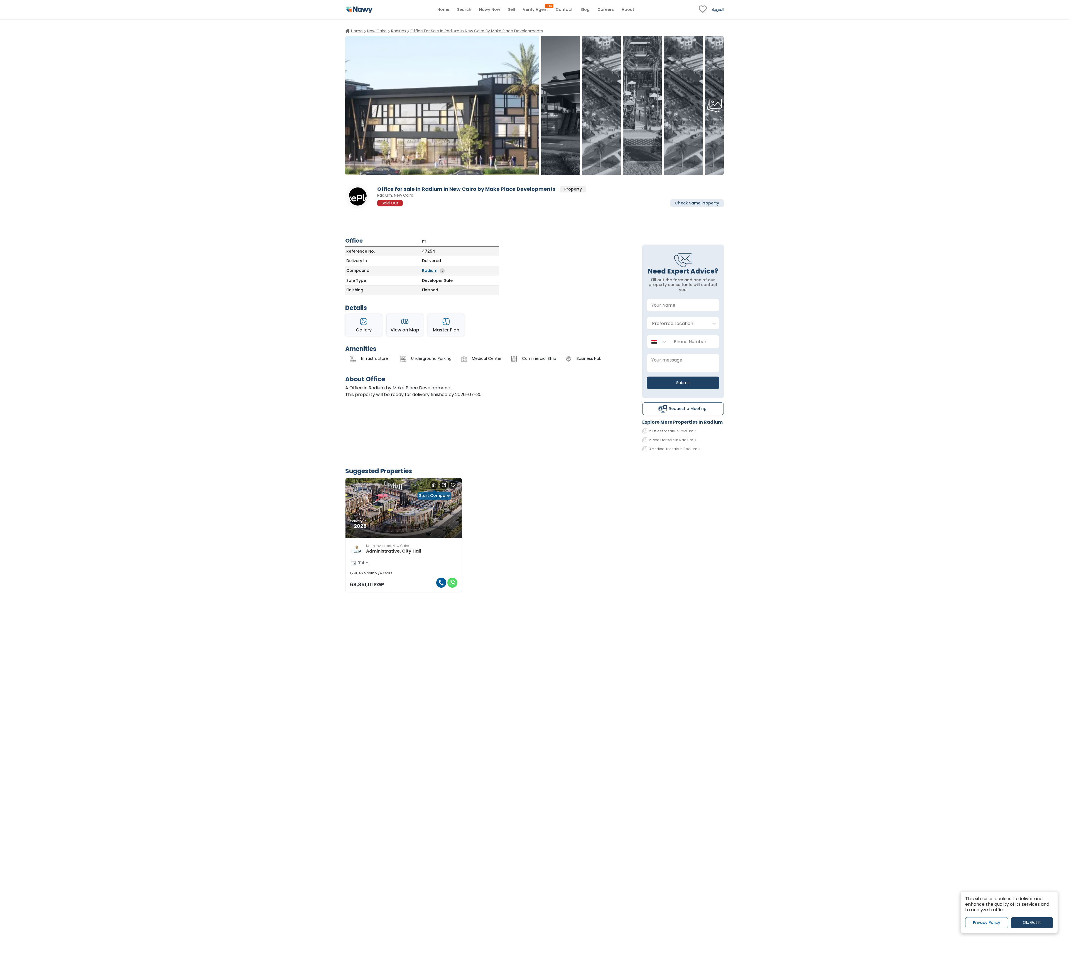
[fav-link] (703, 9)
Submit (683, 382)
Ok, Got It (1032, 923)
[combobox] (677, 323)
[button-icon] (441, 583)
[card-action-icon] (434, 485)
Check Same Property (697, 203)
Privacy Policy (986, 923)
